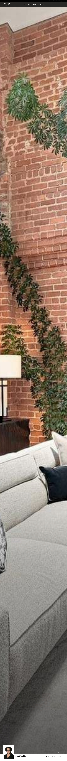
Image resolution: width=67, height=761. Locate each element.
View (64, 752)
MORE (41, 4)
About (26, 4)
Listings (29, 4)
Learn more (47, 756)
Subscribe (59, 756)
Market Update (36, 4)
